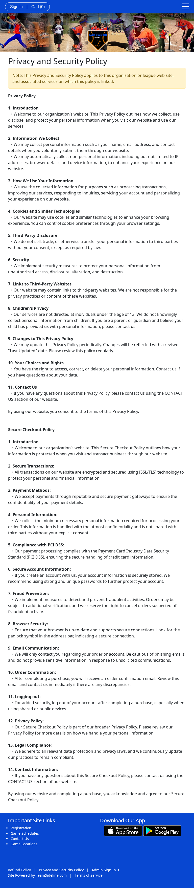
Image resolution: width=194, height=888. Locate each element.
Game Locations (24, 843)
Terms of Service (89, 875)
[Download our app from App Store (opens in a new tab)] (123, 830)
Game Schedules (25, 833)
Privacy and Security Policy (61, 870)
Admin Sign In (105, 870)
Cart (38, 7)
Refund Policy (19, 870)
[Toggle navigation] (185, 6)
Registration (21, 828)
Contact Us (20, 838)
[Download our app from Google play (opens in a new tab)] (162, 830)
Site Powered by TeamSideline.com (37, 875)
